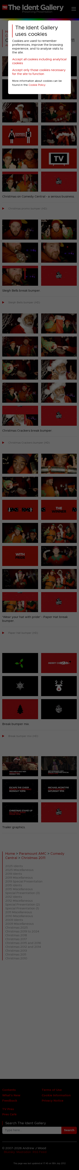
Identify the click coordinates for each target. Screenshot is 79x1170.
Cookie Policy (37, 85)
